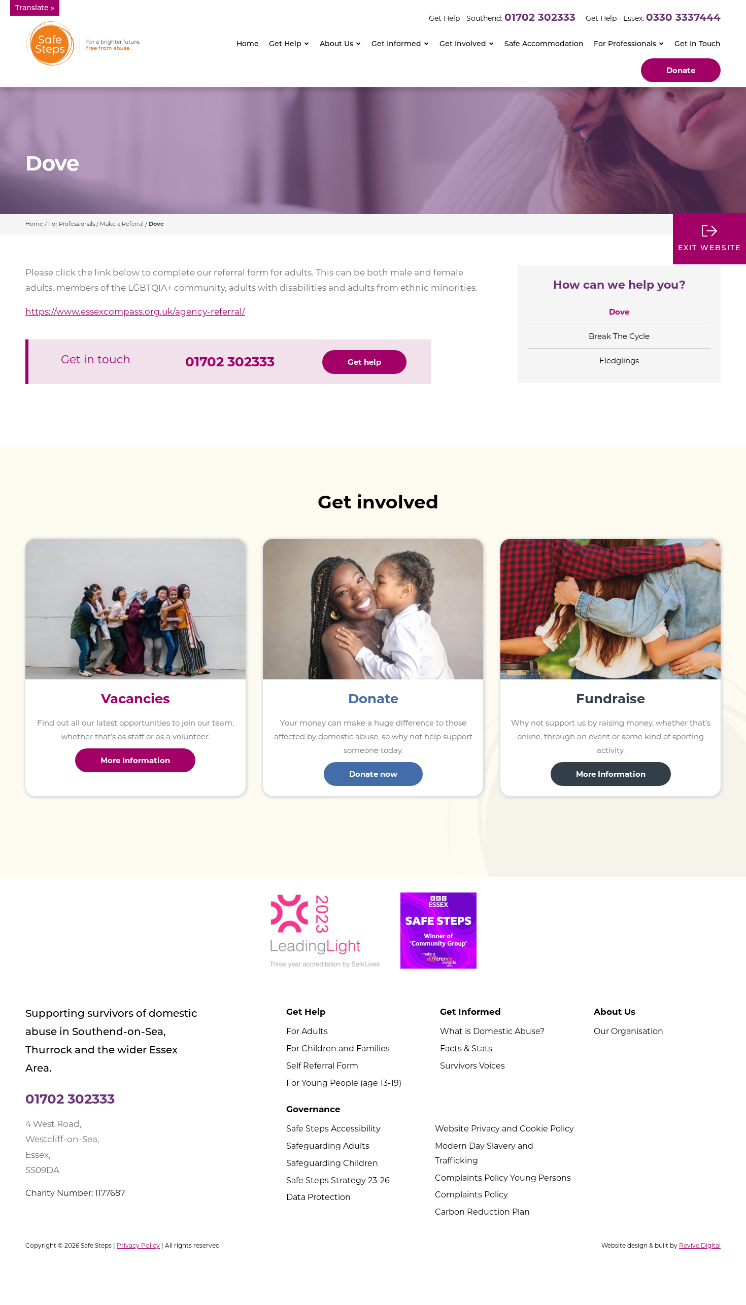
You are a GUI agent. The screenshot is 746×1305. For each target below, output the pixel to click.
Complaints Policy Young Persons (503, 1178)
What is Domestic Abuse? (492, 1031)
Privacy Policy (138, 1245)
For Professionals (625, 43)
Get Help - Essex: (615, 18)
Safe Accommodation (544, 43)
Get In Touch (697, 43)
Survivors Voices (472, 1066)
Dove (619, 312)
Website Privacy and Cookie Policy (504, 1129)
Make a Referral (122, 223)
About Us (336, 43)
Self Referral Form (322, 1066)
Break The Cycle (619, 336)
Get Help (285, 43)
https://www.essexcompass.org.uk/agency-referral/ (135, 311)
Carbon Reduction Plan (482, 1212)
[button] (34, 8)
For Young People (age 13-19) (343, 1083)
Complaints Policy (471, 1194)
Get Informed (396, 43)
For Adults (307, 1031)
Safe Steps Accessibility (333, 1129)
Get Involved (462, 43)
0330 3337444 (683, 17)
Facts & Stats (466, 1048)
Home (247, 43)
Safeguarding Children (332, 1163)
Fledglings (619, 360)
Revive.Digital (700, 1245)
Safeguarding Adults (327, 1146)
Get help (364, 362)
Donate (680, 70)
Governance (313, 1109)
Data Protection (318, 1197)
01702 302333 (539, 17)
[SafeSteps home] (83, 43)
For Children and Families (338, 1048)
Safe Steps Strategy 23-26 (338, 1180)
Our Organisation (628, 1031)
